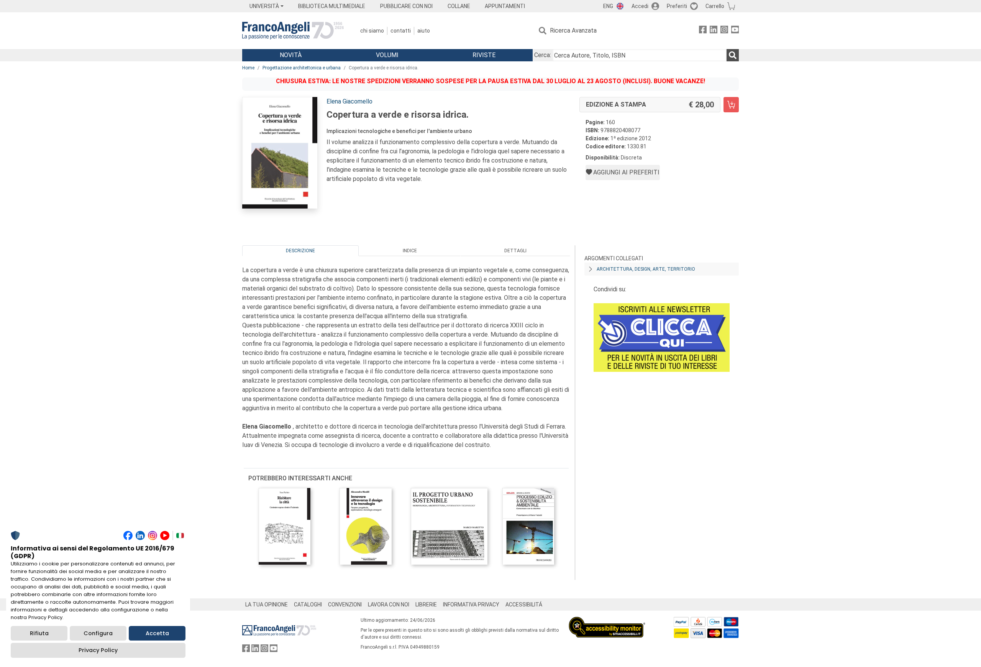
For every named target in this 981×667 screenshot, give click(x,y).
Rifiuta (39, 633)
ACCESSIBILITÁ (523, 604)
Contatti (400, 31)
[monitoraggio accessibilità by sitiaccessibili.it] (607, 621)
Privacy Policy (98, 650)
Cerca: (542, 55)
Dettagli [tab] (515, 250)
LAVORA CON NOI (388, 604)
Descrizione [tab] (300, 250)
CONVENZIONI (345, 604)
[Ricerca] (733, 55)
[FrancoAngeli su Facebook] (703, 31)
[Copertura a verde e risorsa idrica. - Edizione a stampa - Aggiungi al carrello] (731, 104)
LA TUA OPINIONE (266, 604)
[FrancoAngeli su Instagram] (724, 31)
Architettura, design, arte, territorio (646, 269)
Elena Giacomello (349, 101)
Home (248, 68)
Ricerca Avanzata (573, 30)
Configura (98, 633)
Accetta (157, 633)
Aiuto (423, 31)
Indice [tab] (410, 250)
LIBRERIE (426, 604)
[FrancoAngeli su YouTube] (735, 31)
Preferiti (677, 6)
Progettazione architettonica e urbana (301, 68)
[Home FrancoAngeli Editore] (293, 30)
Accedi (640, 6)
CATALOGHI (308, 604)
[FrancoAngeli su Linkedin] (713, 31)
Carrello (714, 6)
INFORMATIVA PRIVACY (471, 604)
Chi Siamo (372, 31)
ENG (608, 6)
